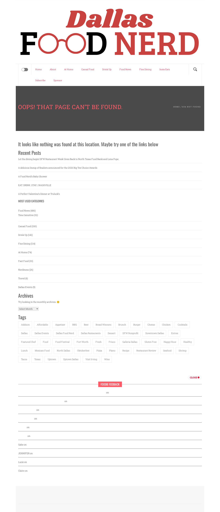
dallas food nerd (65, 333)
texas (37, 359)
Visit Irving (91, 359)
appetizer (60, 324)
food (45, 341)
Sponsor (57, 80)
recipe (125, 350)
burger (136, 324)
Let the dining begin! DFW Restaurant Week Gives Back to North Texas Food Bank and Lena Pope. (68, 159)
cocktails (182, 324)
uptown (52, 359)
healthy (187, 341)
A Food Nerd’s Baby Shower (32, 176)
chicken (166, 324)
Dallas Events (25, 287)
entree (174, 333)
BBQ (74, 324)
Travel (21, 278)
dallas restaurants (91, 333)
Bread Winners (103, 324)
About (53, 69)
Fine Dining (145, 69)
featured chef (28, 341)
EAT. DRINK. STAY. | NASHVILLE (34, 185)
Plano (112, 350)
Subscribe (40, 80)
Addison (25, 324)
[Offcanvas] (25, 69)
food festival (62, 341)
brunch (122, 324)
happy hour (170, 341)
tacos (24, 359)
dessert (111, 333)
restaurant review (146, 350)
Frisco (112, 341)
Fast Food (23, 261)
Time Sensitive (25, 215)
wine (107, 359)
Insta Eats (164, 69)
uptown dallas (70, 359)
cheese (151, 324)
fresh (99, 341)
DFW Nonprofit (130, 333)
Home (38, 69)
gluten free (151, 341)
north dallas (63, 350)
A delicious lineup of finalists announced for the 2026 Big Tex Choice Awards (57, 167)
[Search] (195, 69)
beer (86, 324)
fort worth (82, 341)
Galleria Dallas (129, 341)
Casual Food (87, 69)
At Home (68, 69)
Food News (125, 69)
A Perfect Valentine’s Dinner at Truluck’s (39, 193)
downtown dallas (154, 333)
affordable (42, 324)
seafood (167, 350)
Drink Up (106, 69)
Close (194, 377)
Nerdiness (23, 269)
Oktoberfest (83, 350)
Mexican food (42, 350)
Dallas (24, 333)
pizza (99, 350)
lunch (24, 350)
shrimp (183, 350)
